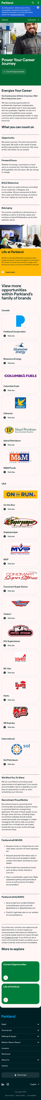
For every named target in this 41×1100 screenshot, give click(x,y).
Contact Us (9, 938)
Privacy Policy (20, 1095)
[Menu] (38, 2)
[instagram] (8, 1083)
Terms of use (9, 1095)
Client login (22, 1075)
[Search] (33, 2)
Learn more (10, 272)
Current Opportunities (15, 72)
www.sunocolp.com (17, 14)
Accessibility (31, 1095)
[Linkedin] (3, 1083)
